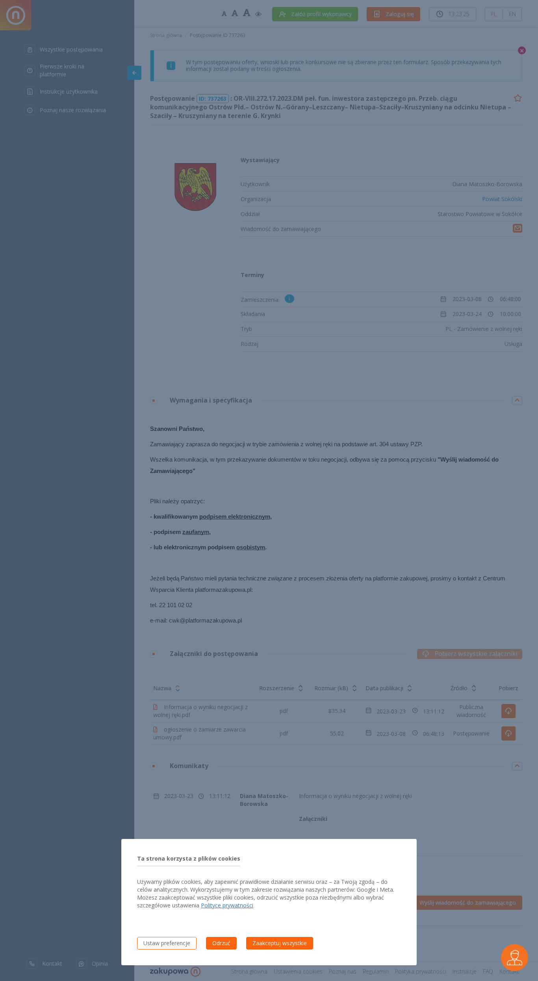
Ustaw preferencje (166, 943)
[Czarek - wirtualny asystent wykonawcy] (514, 957)
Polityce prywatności (227, 905)
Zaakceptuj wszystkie (279, 943)
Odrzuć (221, 943)
